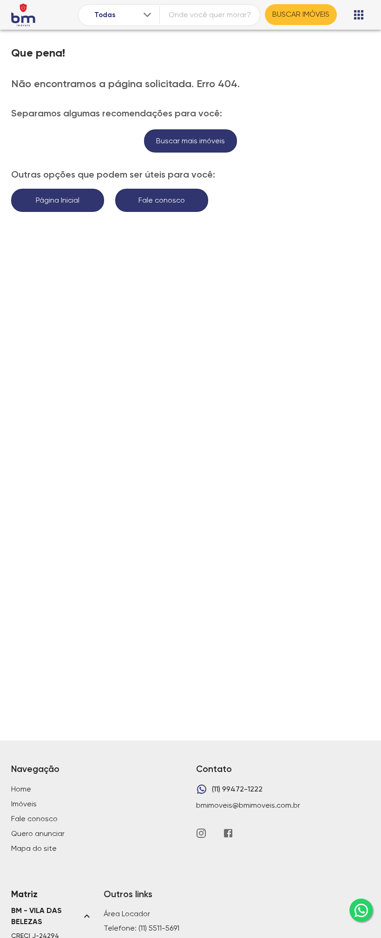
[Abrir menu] (359, 15)
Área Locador (127, 913)
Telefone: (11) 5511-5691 (141, 928)
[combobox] (124, 15)
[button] (51, 916)
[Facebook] (228, 833)
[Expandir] (147, 14)
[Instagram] (201, 833)
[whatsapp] (361, 910)
